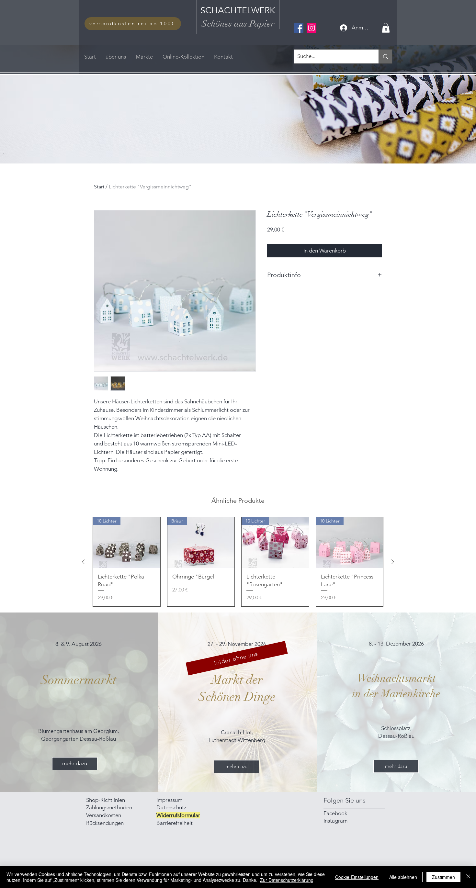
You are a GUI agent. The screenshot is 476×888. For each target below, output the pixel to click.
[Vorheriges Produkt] (83, 562)
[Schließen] (468, 877)
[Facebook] (298, 28)
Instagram (335, 820)
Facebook (335, 813)
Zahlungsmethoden (109, 807)
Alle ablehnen (403, 877)
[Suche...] (385, 56)
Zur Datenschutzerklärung (286, 880)
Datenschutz (171, 807)
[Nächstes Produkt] (393, 562)
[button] (386, 28)
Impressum (170, 800)
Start (99, 187)
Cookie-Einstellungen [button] (357, 877)
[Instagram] (311, 28)
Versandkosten (103, 815)
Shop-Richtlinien (105, 800)
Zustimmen (443, 877)
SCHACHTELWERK (237, 10)
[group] (238, 562)
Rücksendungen (105, 823)
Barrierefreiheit (174, 823)
